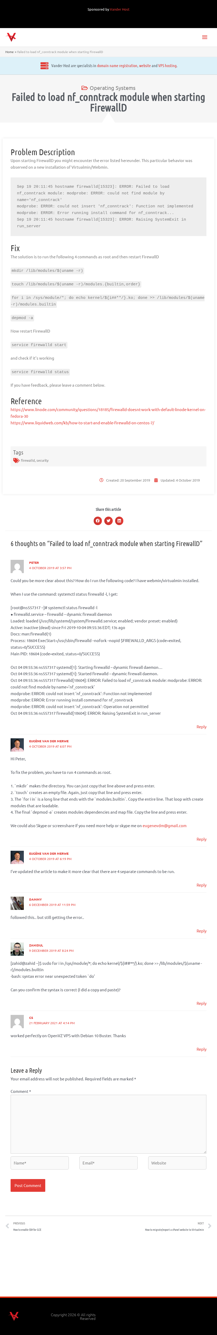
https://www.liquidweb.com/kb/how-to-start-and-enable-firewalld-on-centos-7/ (82, 422)
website (145, 65)
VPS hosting (167, 65)
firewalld (28, 460)
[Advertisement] (108, 1266)
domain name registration (117, 65)
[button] (98, 521)
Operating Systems (112, 87)
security (42, 460)
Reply (201, 726)
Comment (21, 1091)
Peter (34, 562)
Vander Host (119, 9)
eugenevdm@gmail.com (165, 825)
